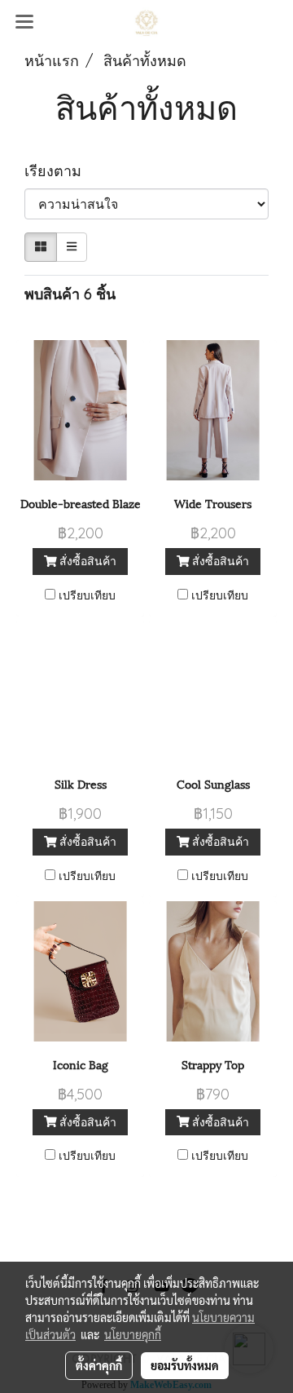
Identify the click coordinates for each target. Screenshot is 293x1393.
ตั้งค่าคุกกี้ (99, 1365)
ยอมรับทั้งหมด (185, 1365)
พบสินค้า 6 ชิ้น (70, 294)
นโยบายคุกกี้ (132, 1334)
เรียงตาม (59, 170)
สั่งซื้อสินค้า (86, 561)
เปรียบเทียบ (87, 595)
